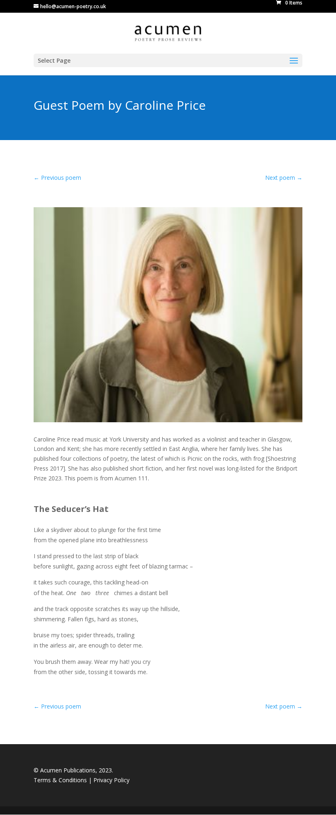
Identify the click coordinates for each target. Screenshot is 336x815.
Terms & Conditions (61, 780)
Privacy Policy (111, 780)
